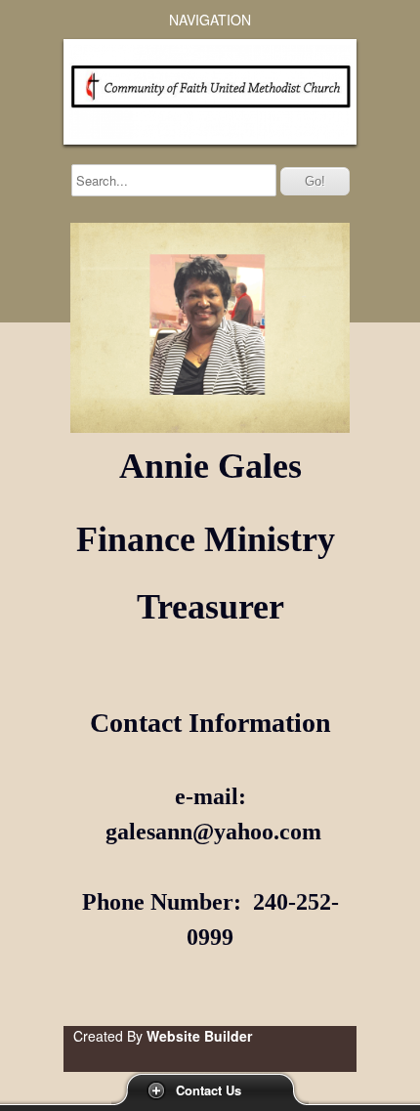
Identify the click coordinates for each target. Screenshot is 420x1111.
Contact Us (208, 1090)
